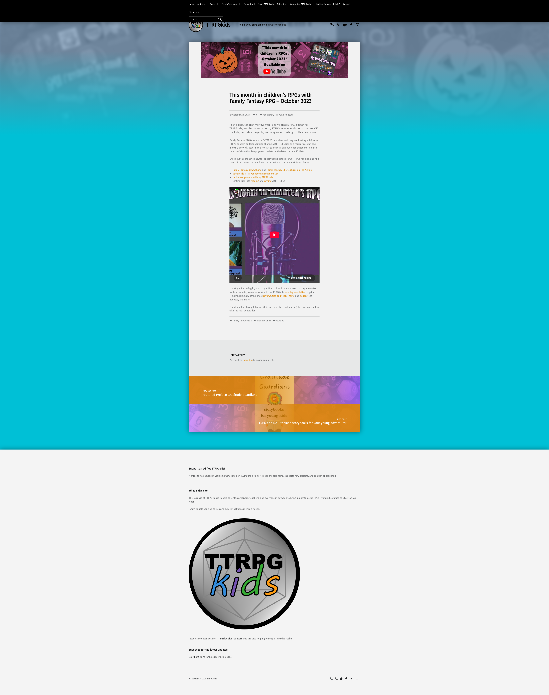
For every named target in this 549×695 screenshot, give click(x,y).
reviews (267, 296)
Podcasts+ (248, 4)
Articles (201, 4)
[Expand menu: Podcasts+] (254, 4)
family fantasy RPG (242, 320)
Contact (346, 4)
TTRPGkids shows (283, 114)
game (292, 296)
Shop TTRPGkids (266, 4)
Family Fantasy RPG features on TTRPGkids (289, 170)
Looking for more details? (328, 4)
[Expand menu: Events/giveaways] (239, 4)
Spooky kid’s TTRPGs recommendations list (255, 173)
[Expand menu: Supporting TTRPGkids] (312, 4)
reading (255, 181)
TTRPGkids (218, 25)
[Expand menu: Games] (217, 4)
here (196, 657)
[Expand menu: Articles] (206, 4)
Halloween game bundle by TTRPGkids (253, 177)
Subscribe (281, 4)
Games (213, 4)
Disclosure (194, 12)
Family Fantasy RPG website (247, 170)
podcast (304, 296)
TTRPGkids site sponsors (229, 638)
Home (191, 4)
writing (267, 181)
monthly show (264, 320)
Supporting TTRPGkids (300, 4)
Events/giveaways (229, 4)
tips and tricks (280, 296)
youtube (280, 320)
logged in (248, 360)
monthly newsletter (295, 292)
